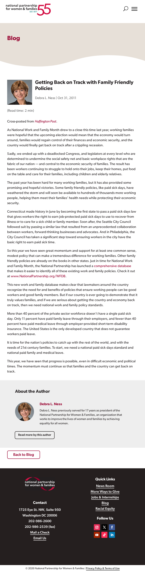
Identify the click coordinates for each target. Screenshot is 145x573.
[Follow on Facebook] (112, 527)
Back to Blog (23, 455)
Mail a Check (39, 532)
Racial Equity (105, 509)
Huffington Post (45, 121)
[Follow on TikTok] (104, 535)
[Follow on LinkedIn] (112, 535)
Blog (105, 503)
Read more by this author (34, 435)
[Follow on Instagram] (97, 527)
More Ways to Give (105, 492)
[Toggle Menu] (134, 9)
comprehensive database (112, 266)
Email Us (39, 538)
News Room (105, 486)
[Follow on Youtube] (97, 535)
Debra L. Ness (45, 98)
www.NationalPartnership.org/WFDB (38, 276)
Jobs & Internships (105, 497)
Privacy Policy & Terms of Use (103, 568)
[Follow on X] (104, 527)
